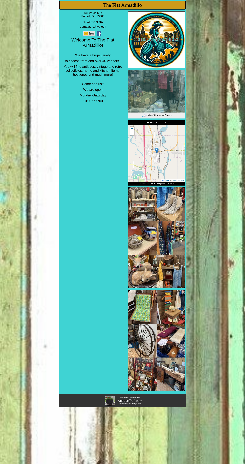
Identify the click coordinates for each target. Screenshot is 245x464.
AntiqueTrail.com (130, 400)
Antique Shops (124, 404)
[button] (157, 150)
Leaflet (166, 180)
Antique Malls (136, 404)
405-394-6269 (96, 22)
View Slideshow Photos (160, 115)
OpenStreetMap (178, 180)
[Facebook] (100, 33)
